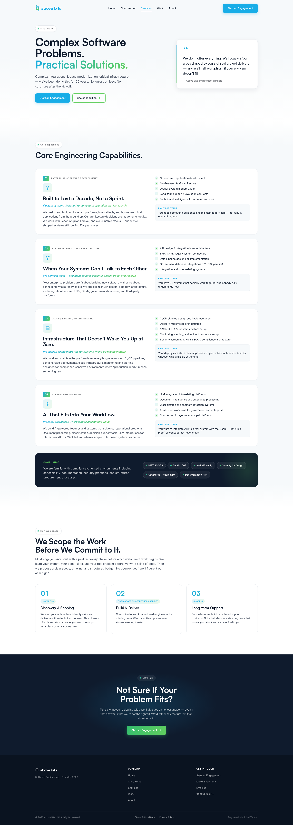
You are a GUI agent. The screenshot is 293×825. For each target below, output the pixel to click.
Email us (201, 787)
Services (146, 8)
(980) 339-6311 (205, 793)
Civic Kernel (128, 8)
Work (160, 8)
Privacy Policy (166, 817)
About (172, 8)
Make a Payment (206, 781)
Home (111, 8)
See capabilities (86, 98)
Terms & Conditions (145, 817)
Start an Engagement (240, 8)
